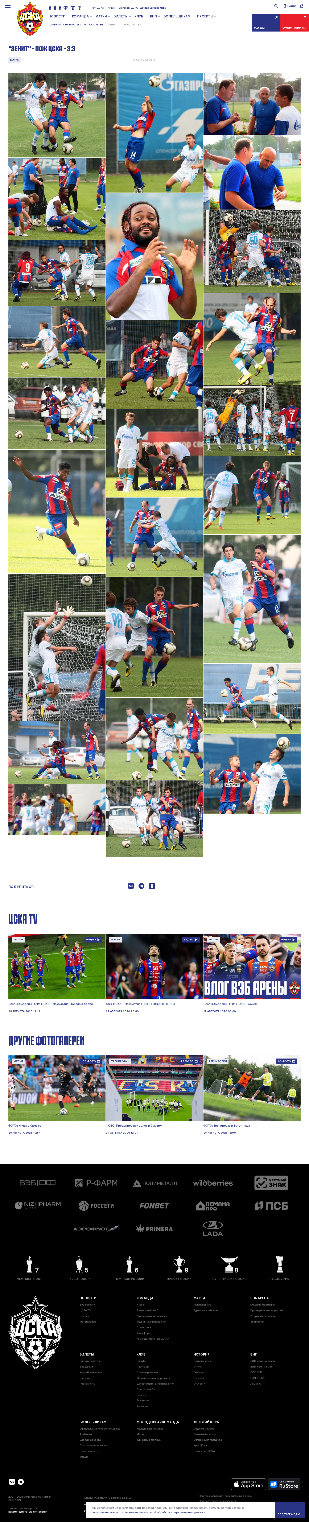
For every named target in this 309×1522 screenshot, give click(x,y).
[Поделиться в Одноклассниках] (152, 886)
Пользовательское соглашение (218, 1501)
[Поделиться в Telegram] (141, 886)
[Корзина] (302, 6)
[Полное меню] (8, 6)
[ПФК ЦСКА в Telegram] (20, 1481)
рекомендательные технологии (27, 1511)
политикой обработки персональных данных (173, 1512)
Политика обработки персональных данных (225, 1495)
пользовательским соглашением (114, 1512)
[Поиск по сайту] (276, 6)
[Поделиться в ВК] (131, 886)
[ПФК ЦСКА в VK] (12, 1481)
